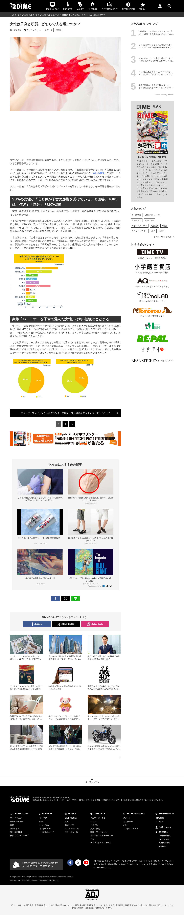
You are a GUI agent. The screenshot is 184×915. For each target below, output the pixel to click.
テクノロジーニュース (19, 835)
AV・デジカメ (16, 818)
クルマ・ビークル (97, 818)
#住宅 (161, 231)
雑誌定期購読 (112, 864)
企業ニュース (165, 827)
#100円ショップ (152, 215)
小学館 (102, 864)
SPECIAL (163, 832)
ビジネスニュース (46, 832)
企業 (41, 821)
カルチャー (128, 821)
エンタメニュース (130, 828)
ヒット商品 (44, 825)
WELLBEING (164, 839)
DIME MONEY (71, 818)
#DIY (153, 231)
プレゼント (160, 821)
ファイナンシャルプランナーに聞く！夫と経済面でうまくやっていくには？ (65, 413)
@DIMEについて (100, 861)
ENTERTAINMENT (135, 813)
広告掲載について (157, 864)
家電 (12, 825)
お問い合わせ (158, 861)
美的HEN (162, 846)
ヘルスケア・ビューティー (101, 835)
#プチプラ (136, 220)
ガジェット (14, 828)
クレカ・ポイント (72, 828)
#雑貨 (164, 225)
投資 (67, 821)
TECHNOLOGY (21, 813)
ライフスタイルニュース (47, 14)
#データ (48, 30)
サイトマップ (114, 861)
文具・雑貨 (95, 828)
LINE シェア (75, 598)
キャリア (43, 818)
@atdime (38, 624)
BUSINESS (47, 813)
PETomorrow (164, 843)
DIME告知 (160, 818)
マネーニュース (71, 832)
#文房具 (154, 225)
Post (65, 598)
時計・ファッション (98, 832)
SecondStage (164, 836)
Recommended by (95, 586)
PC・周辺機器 (16, 832)
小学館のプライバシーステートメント (133, 864)
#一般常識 (136, 215)
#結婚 (58, 30)
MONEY (72, 813)
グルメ (93, 821)
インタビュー (45, 828)
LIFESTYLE (99, 813)
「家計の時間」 (99, 173)
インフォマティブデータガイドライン (136, 861)
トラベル (94, 825)
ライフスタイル (24, 14)
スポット (127, 818)
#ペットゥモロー (139, 231)
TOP (12, 14)
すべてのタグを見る (163, 236)
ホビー (126, 825)
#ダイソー (149, 220)
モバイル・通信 (16, 821)
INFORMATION (166, 813)
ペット (93, 839)
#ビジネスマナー (139, 225)
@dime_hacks (97, 624)
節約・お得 (69, 825)
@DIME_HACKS (67, 624)
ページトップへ (92, 782)
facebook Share (55, 598)
